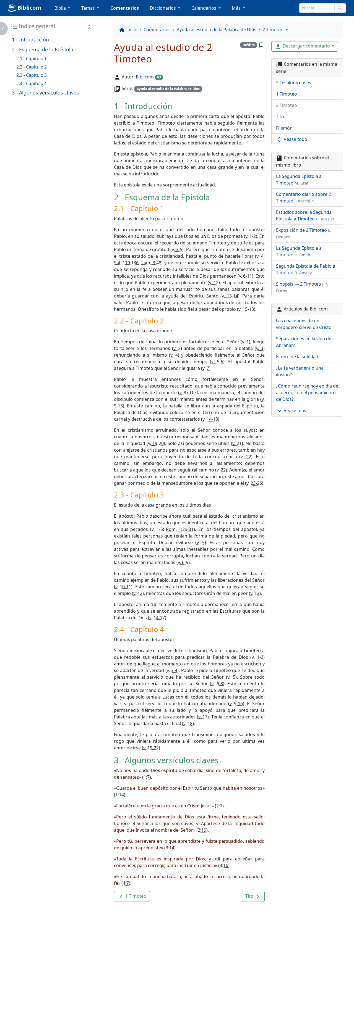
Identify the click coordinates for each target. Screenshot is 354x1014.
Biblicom (28, 7)
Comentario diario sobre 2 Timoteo (303, 197)
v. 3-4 (172, 670)
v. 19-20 (156, 443)
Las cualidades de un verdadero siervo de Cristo (304, 324)
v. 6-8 (217, 684)
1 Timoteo (286, 94)
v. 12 (213, 283)
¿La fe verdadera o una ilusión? (300, 371)
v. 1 (245, 342)
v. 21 (237, 443)
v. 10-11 (123, 587)
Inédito (249, 45)
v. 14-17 (157, 618)
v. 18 (187, 723)
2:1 (219, 806)
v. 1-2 (250, 236)
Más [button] (237, 8)
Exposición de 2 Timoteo (303, 233)
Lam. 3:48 (151, 263)
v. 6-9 (183, 562)
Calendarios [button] (204, 8)
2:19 (202, 830)
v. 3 (259, 348)
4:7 (126, 883)
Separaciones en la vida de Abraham (303, 342)
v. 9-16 (236, 703)
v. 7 (205, 368)
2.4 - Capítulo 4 (31, 83)
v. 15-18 (246, 309)
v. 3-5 (177, 249)
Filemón (284, 128)
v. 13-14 (230, 296)
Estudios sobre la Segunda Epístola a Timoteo (305, 215)
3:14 (170, 848)
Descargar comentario (303, 46)
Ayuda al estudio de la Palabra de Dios (216, 30)
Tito (280, 117)
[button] (132, 896)
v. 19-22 (151, 748)
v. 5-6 (217, 362)
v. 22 (246, 457)
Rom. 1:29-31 (180, 529)
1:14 (119, 795)
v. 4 (260, 256)
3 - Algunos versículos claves (45, 92)
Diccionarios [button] (163, 8)
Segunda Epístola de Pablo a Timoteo (305, 269)
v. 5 (201, 542)
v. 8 (182, 392)
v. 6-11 (245, 276)
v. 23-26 (254, 483)
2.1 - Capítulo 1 (31, 59)
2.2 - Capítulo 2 (31, 67)
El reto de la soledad (297, 357)
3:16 (224, 865)
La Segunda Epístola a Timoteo (299, 179)
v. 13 (254, 593)
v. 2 (177, 348)
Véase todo (291, 139)
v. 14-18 (210, 419)
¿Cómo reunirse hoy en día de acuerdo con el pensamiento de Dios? (307, 392)
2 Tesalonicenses (293, 83)
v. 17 (203, 717)
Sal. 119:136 (126, 263)
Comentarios (124, 8)
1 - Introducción (30, 39)
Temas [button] (88, 8)
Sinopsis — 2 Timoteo (303, 287)
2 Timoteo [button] (273, 30)
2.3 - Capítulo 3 (31, 75)
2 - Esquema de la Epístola (42, 49)
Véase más (291, 410)
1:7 (147, 777)
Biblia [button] (60, 8)
